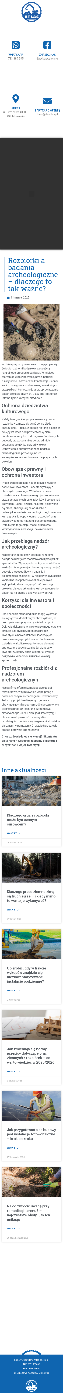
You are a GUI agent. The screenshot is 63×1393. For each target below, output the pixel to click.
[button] (31, 194)
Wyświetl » (13, 833)
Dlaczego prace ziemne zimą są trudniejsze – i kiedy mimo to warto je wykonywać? (31, 896)
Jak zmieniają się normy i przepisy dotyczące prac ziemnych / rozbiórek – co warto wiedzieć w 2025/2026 (30, 1055)
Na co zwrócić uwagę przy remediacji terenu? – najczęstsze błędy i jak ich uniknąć (28, 1213)
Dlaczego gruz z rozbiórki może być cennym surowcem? (28, 819)
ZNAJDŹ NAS (47, 54)
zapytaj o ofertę (47, 110)
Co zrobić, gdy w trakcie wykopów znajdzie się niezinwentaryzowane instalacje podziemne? (26, 975)
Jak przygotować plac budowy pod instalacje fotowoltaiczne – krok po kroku (31, 1134)
